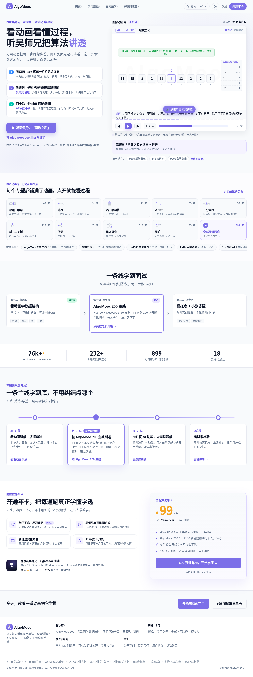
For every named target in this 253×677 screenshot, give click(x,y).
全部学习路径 (179, 631)
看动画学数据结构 (88, 631)
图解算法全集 (111, 631)
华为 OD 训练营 (65, 645)
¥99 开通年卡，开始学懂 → (198, 563)
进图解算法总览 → (235, 192)
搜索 (198, 6)
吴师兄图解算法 (32, 661)
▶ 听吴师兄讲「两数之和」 (31, 128)
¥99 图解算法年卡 (229, 603)
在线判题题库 (140, 661)
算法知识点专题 (121, 661)
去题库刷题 (141, 459)
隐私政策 (171, 645)
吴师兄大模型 (192, 661)
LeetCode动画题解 (55, 661)
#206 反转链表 (137, 158)
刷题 (78, 6)
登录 (224, 6)
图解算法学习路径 (99, 661)
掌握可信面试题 (172, 661)
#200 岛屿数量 (178, 158)
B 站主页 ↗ (67, 570)
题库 (151, 631)
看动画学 (112, 6)
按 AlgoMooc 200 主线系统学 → (27, 137)
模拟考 (195, 631)
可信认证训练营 (88, 645)
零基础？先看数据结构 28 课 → (84, 145)
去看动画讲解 (20, 459)
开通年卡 (238, 6)
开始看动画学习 (193, 603)
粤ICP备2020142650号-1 (233, 668)
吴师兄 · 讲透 (131, 631)
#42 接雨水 (158, 158)
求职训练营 (131, 6)
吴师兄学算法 (13, 661)
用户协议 (157, 645)
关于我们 (129, 645)
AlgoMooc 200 (65, 631)
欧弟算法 (155, 661)
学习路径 (94, 6)
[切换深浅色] (215, 6)
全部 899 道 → (199, 158)
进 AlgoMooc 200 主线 (88, 459)
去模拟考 (201, 459)
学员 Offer (107, 645)
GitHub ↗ (31, 570)
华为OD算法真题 (77, 661)
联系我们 (143, 645)
